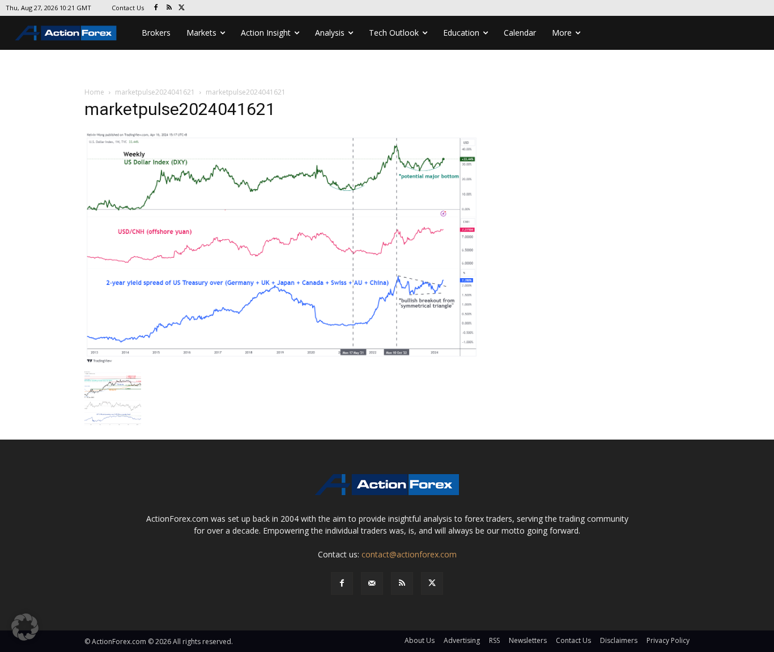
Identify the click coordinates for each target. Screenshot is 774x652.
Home (94, 92)
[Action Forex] (66, 33)
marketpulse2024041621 (155, 92)
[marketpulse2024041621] (281, 247)
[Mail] (372, 583)
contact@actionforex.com (409, 554)
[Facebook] (156, 8)
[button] (25, 627)
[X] (182, 8)
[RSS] (169, 8)
